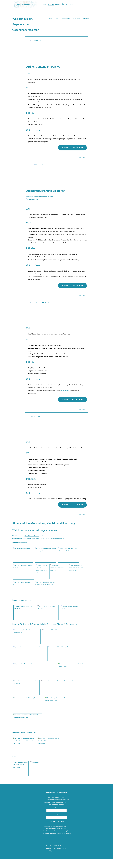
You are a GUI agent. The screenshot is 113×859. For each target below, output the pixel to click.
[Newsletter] (99, 5)
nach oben (82, 157)
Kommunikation (66, 18)
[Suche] (77, 4)
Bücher (57, 18)
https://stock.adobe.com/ (32, 536)
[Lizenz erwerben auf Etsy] (29, 653)
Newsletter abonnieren (56, 821)
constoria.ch (65, 390)
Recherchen (76, 18)
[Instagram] (97, 5)
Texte (50, 18)
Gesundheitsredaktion (33, 538)
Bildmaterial (85, 18)
